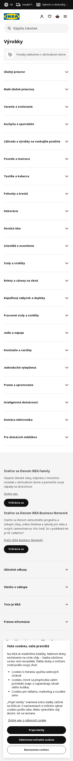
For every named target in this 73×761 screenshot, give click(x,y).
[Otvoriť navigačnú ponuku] (65, 16)
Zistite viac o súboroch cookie (27, 720)
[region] (36, 699)
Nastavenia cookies (36, 749)
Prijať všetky (36, 730)
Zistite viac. (11, 494)
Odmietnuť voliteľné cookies (36, 739)
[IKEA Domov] (11, 16)
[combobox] (35, 28)
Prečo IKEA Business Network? (23, 540)
